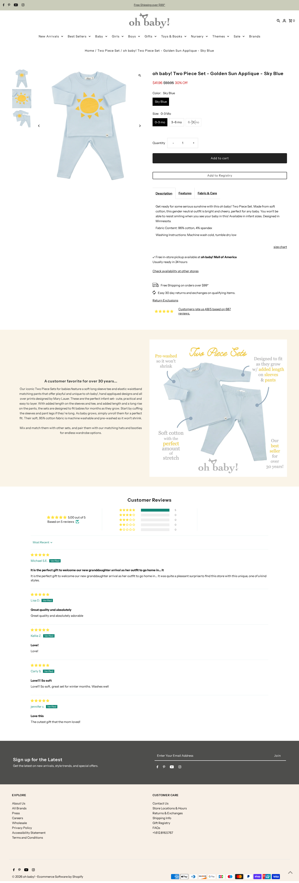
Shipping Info (162, 818)
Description (164, 193)
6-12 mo (193, 122)
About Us (18, 803)
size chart (280, 247)
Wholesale (19, 823)
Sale (237, 36)
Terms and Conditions (27, 837)
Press (16, 813)
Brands (254, 36)
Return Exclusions (165, 300)
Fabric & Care (207, 193)
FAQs (156, 828)
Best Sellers (77, 36)
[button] (127, 510)
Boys (132, 36)
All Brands (19, 808)
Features (185, 193)
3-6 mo (176, 122)
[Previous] (39, 125)
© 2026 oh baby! (24, 877)
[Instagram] (22, 5)
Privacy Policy (22, 828)
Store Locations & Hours (170, 808)
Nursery (197, 36)
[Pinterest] (8, 5)
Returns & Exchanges (168, 813)
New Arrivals (49, 36)
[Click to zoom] (139, 75)
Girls (115, 36)
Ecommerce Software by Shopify (60, 877)
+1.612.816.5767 (163, 833)
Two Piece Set (108, 50)
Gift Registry (161, 823)
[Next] (139, 125)
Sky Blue (161, 102)
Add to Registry (219, 175)
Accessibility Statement (29, 833)
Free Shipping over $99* (149, 5)
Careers (17, 818)
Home (89, 50)
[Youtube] (15, 5)
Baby (99, 36)
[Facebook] (3, 5)
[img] (40, 555)
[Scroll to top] (290, 872)
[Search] (278, 20)
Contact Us (160, 803)
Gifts (148, 36)
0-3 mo (160, 122)
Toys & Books (171, 36)
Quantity (159, 143)
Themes (218, 36)
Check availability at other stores (176, 271)
